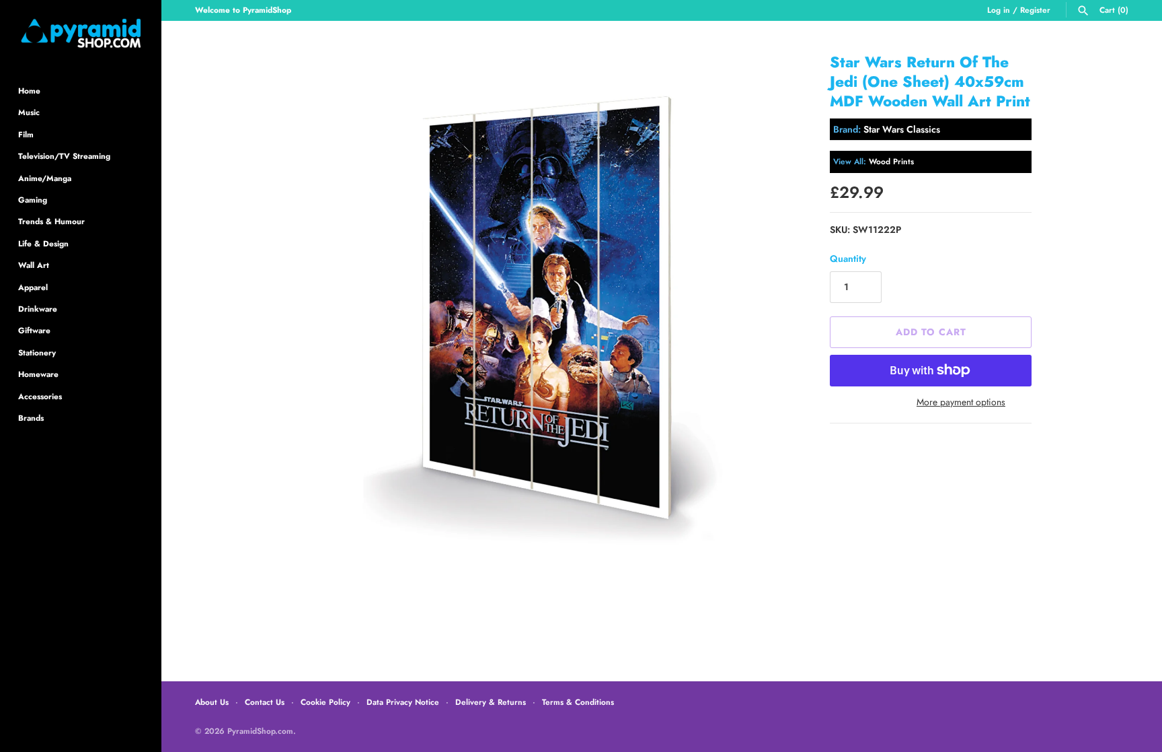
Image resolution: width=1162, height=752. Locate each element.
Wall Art (33, 265)
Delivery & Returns (490, 702)
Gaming (32, 199)
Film (26, 134)
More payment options (961, 402)
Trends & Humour (51, 221)
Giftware (34, 330)
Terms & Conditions (578, 702)
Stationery (37, 352)
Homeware (38, 374)
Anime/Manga (44, 178)
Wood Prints (891, 161)
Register (1035, 9)
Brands (31, 417)
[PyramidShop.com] (80, 33)
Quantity (848, 258)
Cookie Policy (325, 702)
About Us (212, 702)
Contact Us (264, 702)
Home (29, 90)
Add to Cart (931, 332)
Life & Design (43, 243)
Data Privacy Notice (402, 702)
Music (29, 112)
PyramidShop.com (260, 731)
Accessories (40, 396)
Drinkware (37, 308)
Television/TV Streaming (64, 156)
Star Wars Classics (901, 129)
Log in (998, 9)
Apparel (33, 287)
